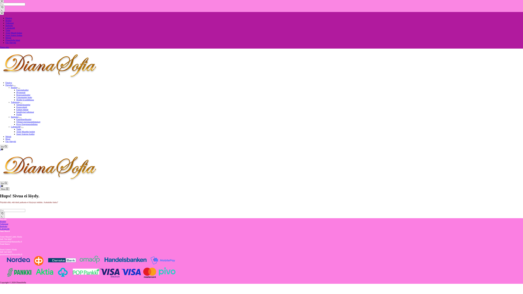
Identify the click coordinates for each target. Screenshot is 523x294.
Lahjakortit (15, 127)
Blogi (7, 139)
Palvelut (8, 85)
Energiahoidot (22, 90)
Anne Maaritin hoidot (25, 132)
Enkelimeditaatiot (23, 119)
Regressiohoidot (23, 95)
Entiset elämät (22, 109)
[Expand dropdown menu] (14, 85)
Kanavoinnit (21, 107)
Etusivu (8, 83)
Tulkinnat (15, 102)
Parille (19, 114)
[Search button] (2, 215)
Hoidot (14, 87)
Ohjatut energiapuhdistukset (28, 122)
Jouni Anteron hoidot (25, 134)
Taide (18, 129)
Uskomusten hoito (24, 97)
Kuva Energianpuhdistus (27, 124)
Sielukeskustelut (23, 105)
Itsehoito (14, 117)
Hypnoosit (20, 92)
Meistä (8, 136)
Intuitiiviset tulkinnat (25, 112)
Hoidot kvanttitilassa (25, 100)
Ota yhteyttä (10, 141)
